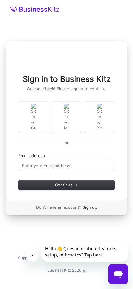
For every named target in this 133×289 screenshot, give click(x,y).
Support (25, 258)
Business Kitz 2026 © (66, 270)
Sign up (90, 207)
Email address (31, 155)
